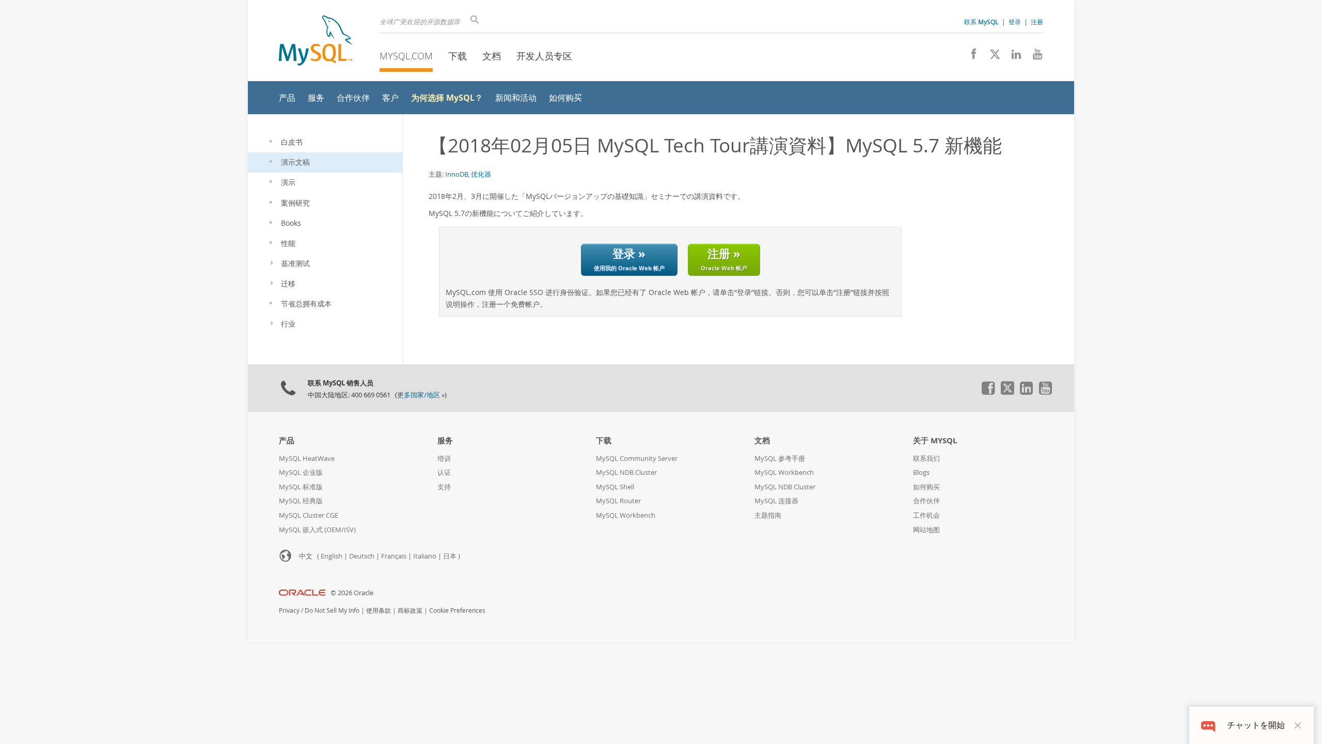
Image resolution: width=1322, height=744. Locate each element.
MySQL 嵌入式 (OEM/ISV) (317, 529)
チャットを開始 (1256, 725)
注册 (1037, 22)
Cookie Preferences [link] (457, 610)
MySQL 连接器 (776, 501)
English (331, 556)
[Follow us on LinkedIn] (1012, 57)
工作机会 (926, 515)
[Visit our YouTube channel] (1033, 57)
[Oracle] (302, 592)
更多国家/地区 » (421, 395)
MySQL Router (618, 501)
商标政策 (410, 610)
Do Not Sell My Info (332, 610)
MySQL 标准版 (301, 487)
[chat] (1208, 725)
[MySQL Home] (315, 41)
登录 (1015, 22)
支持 (444, 487)
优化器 (481, 174)
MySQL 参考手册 (779, 458)
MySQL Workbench (625, 515)
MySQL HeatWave (307, 458)
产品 (286, 440)
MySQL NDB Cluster (626, 472)
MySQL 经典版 (301, 501)
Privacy (289, 610)
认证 (444, 472)
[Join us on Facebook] (970, 57)
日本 (450, 556)
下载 (457, 56)
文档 (491, 56)
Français (393, 556)
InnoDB (456, 174)
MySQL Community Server (637, 458)
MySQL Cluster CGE (308, 515)
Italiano (424, 556)
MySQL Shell (615, 487)
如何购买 (926, 487)
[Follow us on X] (991, 57)
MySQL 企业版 (301, 472)
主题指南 (767, 515)
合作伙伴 (926, 501)
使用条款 (378, 610)
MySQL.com (406, 56)
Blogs (921, 472)
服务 (445, 440)
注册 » (724, 258)
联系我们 (926, 458)
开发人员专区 (544, 56)
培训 (444, 458)
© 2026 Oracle (351, 592)
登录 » (629, 258)
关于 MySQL (935, 440)
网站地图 (926, 529)
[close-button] (1298, 725)
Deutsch (361, 556)
